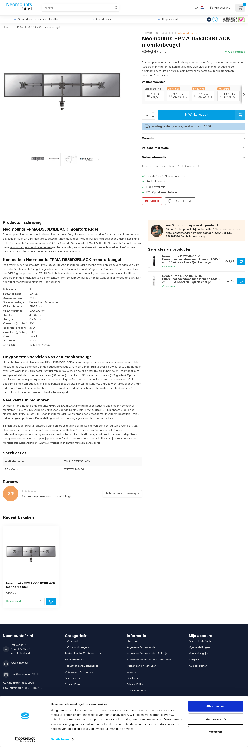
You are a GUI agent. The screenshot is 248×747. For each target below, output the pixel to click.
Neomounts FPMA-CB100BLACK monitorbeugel (98, 410)
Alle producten (198, 666)
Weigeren (215, 731)
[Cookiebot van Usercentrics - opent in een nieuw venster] (25, 739)
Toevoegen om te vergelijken (158, 166)
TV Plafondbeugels (77, 647)
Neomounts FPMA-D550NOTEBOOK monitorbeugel (34, 414)
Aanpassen (213, 718)
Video (154, 201)
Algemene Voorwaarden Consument (149, 659)
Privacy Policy (135, 684)
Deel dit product (187, 166)
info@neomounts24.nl (208, 233)
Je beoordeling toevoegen (122, 493)
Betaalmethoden (137, 690)
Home (6, 27)
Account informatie (200, 641)
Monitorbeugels (74, 659)
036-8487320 (19, 663)
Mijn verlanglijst (198, 653)
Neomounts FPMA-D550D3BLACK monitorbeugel (30, 584)
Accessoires (72, 678)
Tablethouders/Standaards (81, 666)
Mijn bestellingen (199, 647)
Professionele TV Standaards (83, 653)
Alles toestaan (215, 706)
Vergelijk (194, 659)
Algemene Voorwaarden (142, 647)
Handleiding (182, 201)
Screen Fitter (73, 684)
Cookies (132, 672)
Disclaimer (133, 678)
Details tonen (60, 739)
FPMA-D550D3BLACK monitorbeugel (38, 27)
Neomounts (150, 33)
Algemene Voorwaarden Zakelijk (147, 653)
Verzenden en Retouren (141, 666)
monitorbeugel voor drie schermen (31, 247)
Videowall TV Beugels (79, 672)
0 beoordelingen (187, 33)
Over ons (132, 641)
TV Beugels (72, 641)
